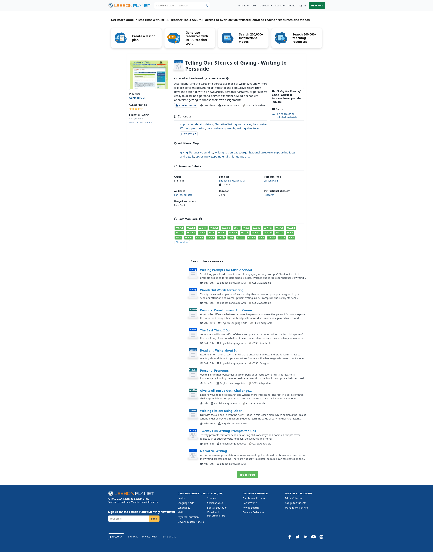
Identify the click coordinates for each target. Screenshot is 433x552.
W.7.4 (202, 232)
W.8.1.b (244, 232)
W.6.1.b (191, 227)
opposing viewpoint (208, 156)
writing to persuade (227, 152)
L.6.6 (231, 237)
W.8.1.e (279, 232)
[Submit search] (206, 5)
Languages (184, 507)
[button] (149, 122)
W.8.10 (188, 237)
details (209, 124)
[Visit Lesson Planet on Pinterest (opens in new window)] (321, 536)
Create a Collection (253, 512)
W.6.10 (256, 227)
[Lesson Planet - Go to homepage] (131, 5)
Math (181, 512)
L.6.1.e (199, 237)
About (278, 5)
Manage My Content (296, 507)
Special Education (217, 507)
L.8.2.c (282, 237)
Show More (182, 242)
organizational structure (257, 152)
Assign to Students (295, 503)
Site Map (133, 536)
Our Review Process (254, 498)
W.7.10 (221, 232)
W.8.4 (290, 232)
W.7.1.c (291, 227)
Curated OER (137, 97)
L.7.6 (261, 237)
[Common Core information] (200, 219)
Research (269, 194)
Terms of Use (168, 536)
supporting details (192, 124)
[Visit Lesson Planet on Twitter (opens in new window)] (297, 536)
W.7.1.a (268, 227)
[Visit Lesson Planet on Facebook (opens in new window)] (289, 536)
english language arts (236, 156)
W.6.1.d (214, 227)
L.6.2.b (221, 237)
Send (154, 518)
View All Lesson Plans (190, 521)
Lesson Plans (271, 180)
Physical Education (188, 517)
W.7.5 (211, 232)
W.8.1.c (256, 232)
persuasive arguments (221, 128)
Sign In (302, 5)
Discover (264, 5)
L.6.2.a (210, 237)
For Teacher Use (183, 194)
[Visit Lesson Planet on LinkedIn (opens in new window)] (305, 536)
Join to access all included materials (286, 115)
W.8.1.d (268, 232)
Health (181, 498)
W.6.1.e (226, 227)
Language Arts (186, 503)
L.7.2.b (240, 237)
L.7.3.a (251, 237)
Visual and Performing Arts (216, 514)
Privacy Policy (149, 536)
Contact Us (116, 536)
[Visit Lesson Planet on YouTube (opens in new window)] (313, 536)
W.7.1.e (191, 232)
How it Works (250, 503)
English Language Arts (232, 180)
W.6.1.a (179, 227)
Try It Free (317, 5)
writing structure (248, 128)
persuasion (198, 128)
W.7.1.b (279, 227)
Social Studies (215, 503)
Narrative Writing (226, 124)
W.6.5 (246, 227)
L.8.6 (291, 237)
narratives (244, 124)
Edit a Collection (294, 498)
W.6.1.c (203, 227)
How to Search (251, 507)
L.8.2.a (271, 237)
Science (211, 498)
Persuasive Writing (201, 152)
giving (184, 152)
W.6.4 (237, 227)
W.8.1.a (233, 232)
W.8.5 (178, 237)
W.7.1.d (179, 232)
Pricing (291, 5)
